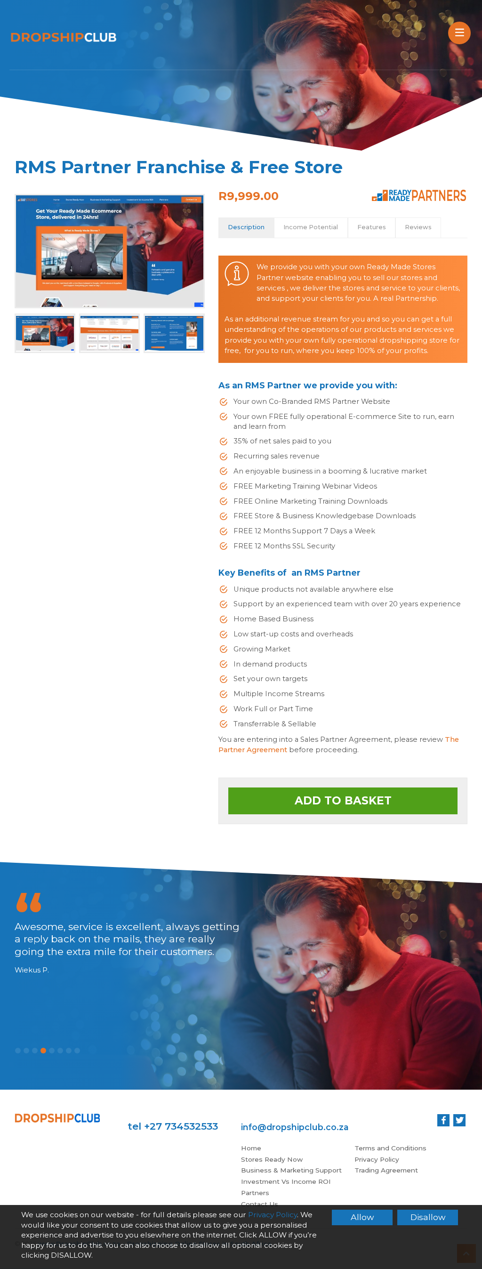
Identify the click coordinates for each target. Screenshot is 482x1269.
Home (251, 1148)
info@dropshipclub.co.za (295, 1127)
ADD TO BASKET (343, 800)
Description (246, 227)
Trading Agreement (386, 1170)
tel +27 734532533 (173, 1126)
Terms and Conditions (390, 1148)
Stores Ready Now (272, 1159)
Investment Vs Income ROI (286, 1181)
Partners (255, 1193)
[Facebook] (443, 1120)
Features (371, 227)
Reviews (418, 227)
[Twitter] (459, 1120)
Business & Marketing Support (291, 1170)
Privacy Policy (376, 1159)
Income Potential (310, 227)
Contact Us (259, 1204)
